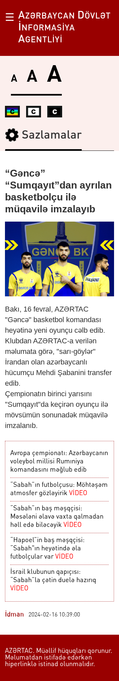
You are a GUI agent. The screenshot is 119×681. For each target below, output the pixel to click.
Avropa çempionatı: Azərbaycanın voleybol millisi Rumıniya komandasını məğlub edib (59, 461)
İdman (14, 615)
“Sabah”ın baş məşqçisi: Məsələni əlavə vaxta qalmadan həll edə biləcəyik (56, 517)
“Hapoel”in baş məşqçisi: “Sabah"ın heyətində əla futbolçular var (47, 548)
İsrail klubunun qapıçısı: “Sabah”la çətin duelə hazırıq (53, 580)
